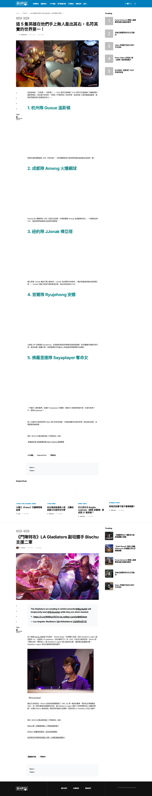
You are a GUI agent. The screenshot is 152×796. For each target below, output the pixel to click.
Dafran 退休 (39, 637)
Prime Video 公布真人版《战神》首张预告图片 (124, 59)
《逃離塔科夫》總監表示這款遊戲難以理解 (125, 536)
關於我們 (64, 788)
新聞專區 (54, 503)
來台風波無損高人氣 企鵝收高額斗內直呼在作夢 (60, 508)
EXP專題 (19, 18)
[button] (128, 3)
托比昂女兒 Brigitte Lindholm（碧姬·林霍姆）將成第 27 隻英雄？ (91, 510)
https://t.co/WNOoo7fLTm (46, 617)
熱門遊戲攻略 (28, 503)
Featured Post (41, 455)
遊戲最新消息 (32, 757)
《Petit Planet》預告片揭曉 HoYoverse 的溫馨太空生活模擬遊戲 (125, 548)
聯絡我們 (88, 788)
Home (18, 13)
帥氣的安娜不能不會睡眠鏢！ (122, 506)
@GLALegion (53, 612)
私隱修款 (76, 788)
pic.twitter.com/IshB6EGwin (73, 617)
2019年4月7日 (80, 621)
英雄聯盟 (34, 503)
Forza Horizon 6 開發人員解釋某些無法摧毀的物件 (125, 21)
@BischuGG (81, 609)
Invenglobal (35, 698)
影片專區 (23, 503)
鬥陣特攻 (24, 13)
